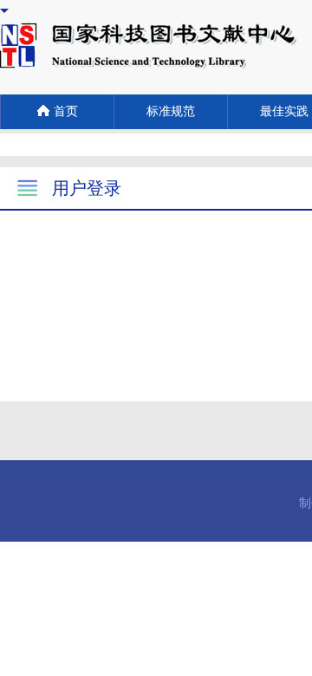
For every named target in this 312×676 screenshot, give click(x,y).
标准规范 (170, 111)
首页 (66, 111)
